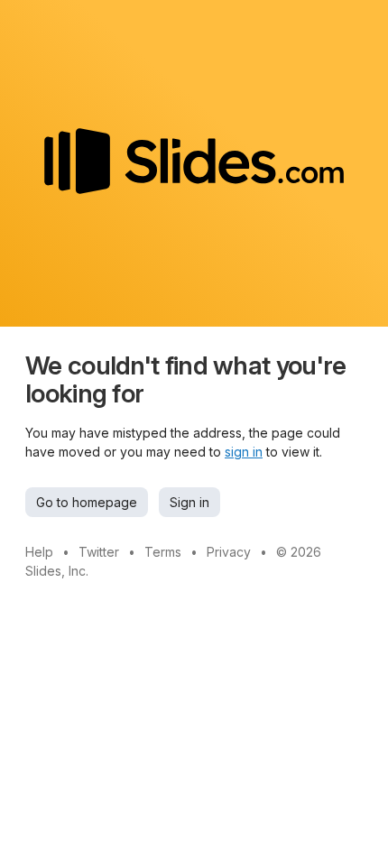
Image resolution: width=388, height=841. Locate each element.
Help (39, 551)
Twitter (99, 551)
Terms (162, 551)
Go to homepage (86, 502)
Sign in (189, 502)
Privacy (229, 551)
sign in (244, 451)
